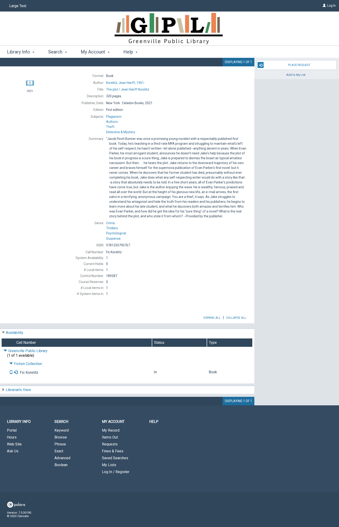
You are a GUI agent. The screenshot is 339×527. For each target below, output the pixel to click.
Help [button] (128, 52)
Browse (60, 437)
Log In (331, 5)
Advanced (62, 458)
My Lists (109, 465)
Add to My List (296, 74)
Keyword (61, 430)
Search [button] (55, 52)
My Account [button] (93, 52)
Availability (14, 332)
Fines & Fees (112, 451)
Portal (12, 430)
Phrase (60, 444)
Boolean (61, 465)
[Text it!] (11, 372)
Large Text (17, 6)
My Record (110, 430)
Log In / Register (115, 472)
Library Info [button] (19, 52)
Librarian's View (18, 390)
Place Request (299, 65)
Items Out (110, 437)
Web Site (14, 444)
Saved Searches (115, 458)
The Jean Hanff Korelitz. (128, 89)
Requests (110, 444)
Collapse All (236, 317)
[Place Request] (16, 372)
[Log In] (324, 5)
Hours (12, 437)
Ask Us (12, 451)
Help (153, 421)
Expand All (212, 317)
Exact (58, 451)
